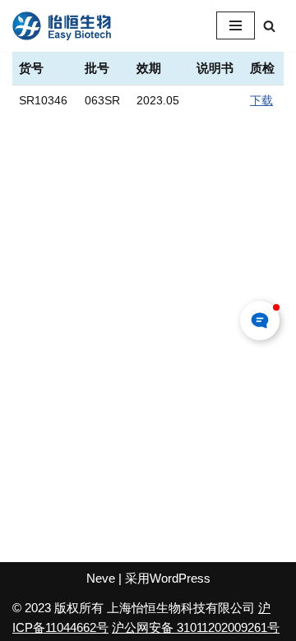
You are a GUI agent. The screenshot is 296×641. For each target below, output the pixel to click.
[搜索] (269, 26)
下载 (261, 101)
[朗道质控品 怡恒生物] (61, 26)
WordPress (180, 578)
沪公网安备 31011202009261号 (196, 627)
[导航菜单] (235, 25)
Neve (100, 578)
